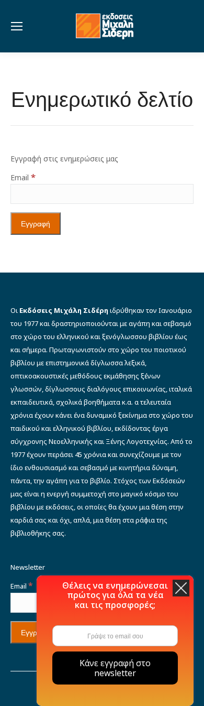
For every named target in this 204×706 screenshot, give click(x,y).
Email (23, 177)
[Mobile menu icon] (16, 26)
